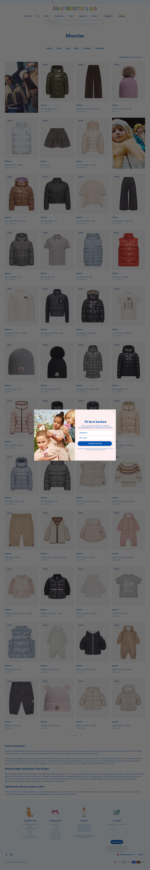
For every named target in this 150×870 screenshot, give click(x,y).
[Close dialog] (113, 411)
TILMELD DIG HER (95, 443)
